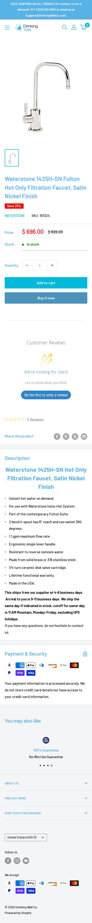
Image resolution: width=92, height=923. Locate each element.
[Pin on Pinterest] (66, 436)
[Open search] (64, 27)
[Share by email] (84, 436)
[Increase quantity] (52, 265)
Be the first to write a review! (46, 395)
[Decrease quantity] (27, 265)
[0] (83, 27)
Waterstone (15, 216)
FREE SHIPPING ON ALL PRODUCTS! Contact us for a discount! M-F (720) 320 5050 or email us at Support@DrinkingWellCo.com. (46, 9)
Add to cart (46, 282)
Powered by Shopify (18, 913)
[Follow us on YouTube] (26, 860)
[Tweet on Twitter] (75, 436)
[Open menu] (7, 27)
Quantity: (12, 265)
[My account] (73, 27)
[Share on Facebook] (57, 436)
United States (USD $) (21, 837)
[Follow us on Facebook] (8, 860)
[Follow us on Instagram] (17, 860)
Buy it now (46, 298)
